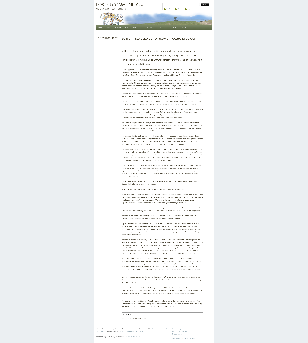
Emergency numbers (180, 329)
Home (100, 27)
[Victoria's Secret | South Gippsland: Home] (120, 6)
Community (173, 27)
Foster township (114, 27)
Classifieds (160, 27)
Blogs (184, 27)
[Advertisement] (107, 78)
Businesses (147, 27)
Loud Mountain (134, 337)
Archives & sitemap (179, 331)
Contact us (170, 9)
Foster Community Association (131, 331)
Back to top (176, 339)
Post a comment (180, 44)
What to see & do (132, 27)
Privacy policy (177, 334)
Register (180, 9)
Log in (189, 9)
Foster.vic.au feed (189, 339)
